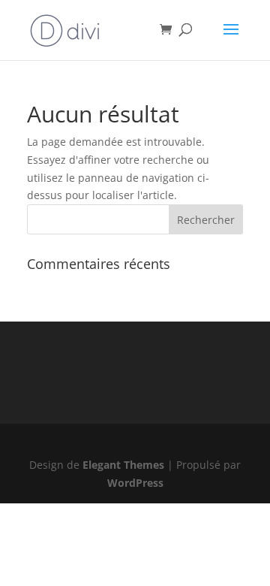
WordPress (135, 483)
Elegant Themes (123, 465)
